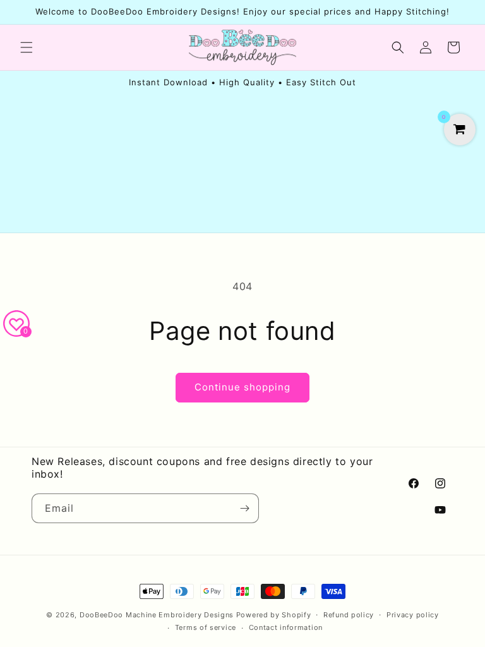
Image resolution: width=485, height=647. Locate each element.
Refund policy (348, 614)
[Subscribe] (244, 508)
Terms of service (205, 627)
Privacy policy (412, 614)
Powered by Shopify (273, 614)
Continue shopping (242, 387)
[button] (26, 47)
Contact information (286, 627)
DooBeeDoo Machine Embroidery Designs (157, 614)
